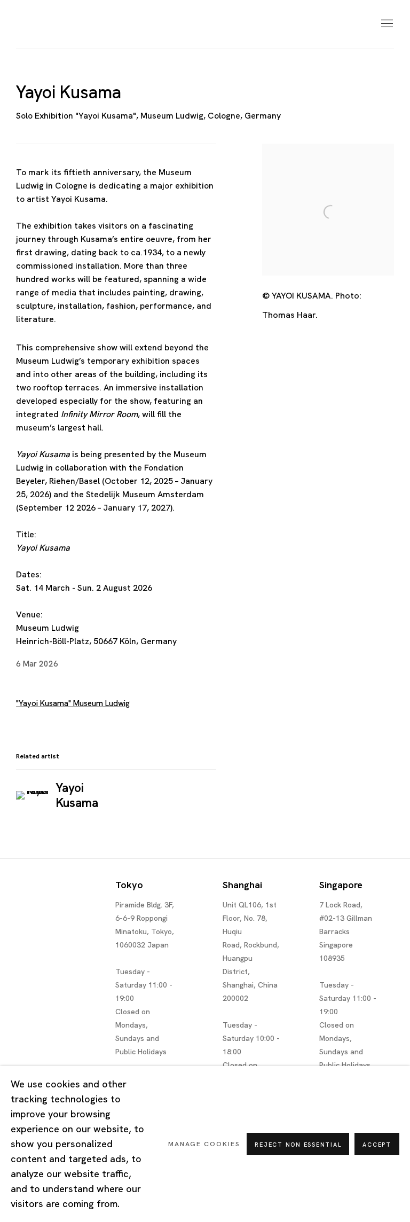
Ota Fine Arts (72, 24)
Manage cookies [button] (204, 1143)
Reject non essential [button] (298, 1144)
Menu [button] (386, 24)
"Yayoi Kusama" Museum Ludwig (73, 703)
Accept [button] (376, 1144)
